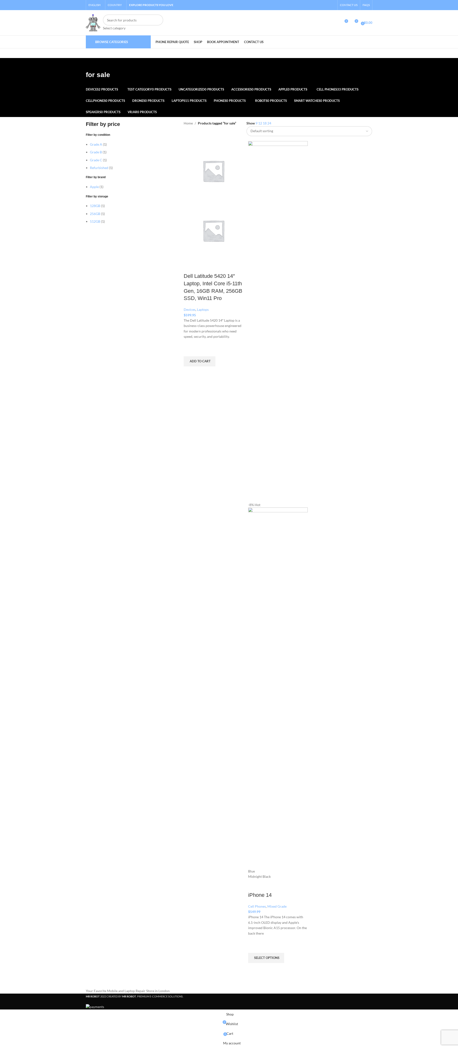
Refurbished (99, 168)
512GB (95, 221)
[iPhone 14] (278, 321)
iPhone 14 (260, 895)
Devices (189, 309)
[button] (199, 361)
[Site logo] (93, 22)
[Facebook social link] (320, 5)
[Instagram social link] (326, 5)
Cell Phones (257, 906)
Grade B (96, 152)
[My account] (335, 23)
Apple (94, 187)
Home (188, 123)
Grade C (96, 160)
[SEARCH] (157, 22)
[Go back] (92, 64)
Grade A (96, 144)
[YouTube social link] (332, 5)
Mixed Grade (277, 906)
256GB (95, 214)
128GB (95, 206)
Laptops (203, 309)
